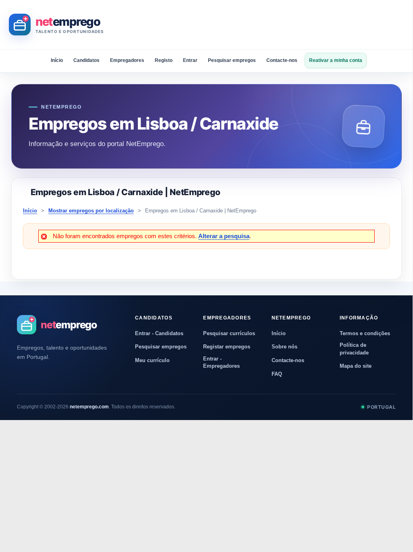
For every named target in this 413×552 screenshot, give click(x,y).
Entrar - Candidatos (159, 333)
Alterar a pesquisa (223, 236)
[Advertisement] (258, 24)
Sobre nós (284, 347)
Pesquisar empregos (232, 60)
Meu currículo (152, 360)
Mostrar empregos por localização (91, 211)
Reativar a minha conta (335, 60)
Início (57, 60)
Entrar (190, 60)
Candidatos (86, 60)
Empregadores (127, 60)
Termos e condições (365, 333)
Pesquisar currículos (229, 333)
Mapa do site (355, 366)
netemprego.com (89, 407)
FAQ (277, 374)
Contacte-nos (281, 60)
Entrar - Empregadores (221, 362)
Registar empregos (226, 347)
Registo (163, 60)
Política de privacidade (354, 348)
